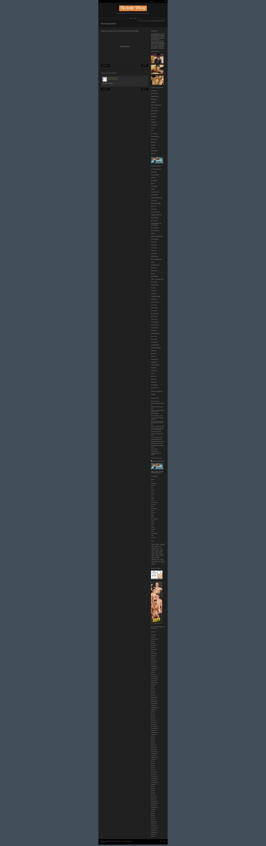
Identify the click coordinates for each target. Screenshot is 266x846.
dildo (153, 553)
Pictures (152, 516)
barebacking (153, 483)
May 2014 (153, 740)
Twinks (152, 531)
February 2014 (154, 747)
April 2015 (153, 718)
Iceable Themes (103, 842)
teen (153, 561)
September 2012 (154, 782)
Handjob (160, 553)
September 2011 (154, 807)
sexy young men (154, 518)
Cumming (157, 550)
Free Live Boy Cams (155, 401)
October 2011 (154, 805)
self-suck (153, 557)
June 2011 (153, 813)
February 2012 (154, 796)
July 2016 (153, 686)
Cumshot (153, 494)
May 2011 (153, 815)
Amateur (157, 544)
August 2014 (153, 734)
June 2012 (153, 788)
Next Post (144, 65)
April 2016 (153, 693)
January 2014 (153, 749)
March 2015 (153, 720)
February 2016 (154, 697)
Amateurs (162, 544)
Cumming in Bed (154, 451)
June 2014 (153, 738)
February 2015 (154, 722)
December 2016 (154, 676)
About (135, 18)
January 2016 (153, 699)
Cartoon (152, 489)
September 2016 (154, 682)
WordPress (122, 841)
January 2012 (153, 799)
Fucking (146, 20)
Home (131, 18)
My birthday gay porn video (157, 443)
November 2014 (154, 728)
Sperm (162, 559)
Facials (156, 553)
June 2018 (153, 664)
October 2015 (154, 705)
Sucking (153, 20)
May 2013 (153, 765)
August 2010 (153, 834)
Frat (152, 496)
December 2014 (154, 726)
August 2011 (153, 809)
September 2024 (154, 639)
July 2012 (153, 786)
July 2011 (153, 811)
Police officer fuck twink (156, 431)
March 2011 (153, 819)
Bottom (156, 546)
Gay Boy (153, 500)
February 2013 (154, 772)
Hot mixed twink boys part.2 (157, 415)
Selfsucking (154, 559)
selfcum (157, 557)
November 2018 (154, 662)
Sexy (158, 559)
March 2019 (153, 659)
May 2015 (153, 716)
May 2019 (153, 657)
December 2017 (154, 668)
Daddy (161, 550)
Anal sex (142, 20)
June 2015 (153, 713)
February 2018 (154, 666)
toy (159, 561)
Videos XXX (157, 20)
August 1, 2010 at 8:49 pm (112, 79)
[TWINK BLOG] (133, 6)
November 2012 (154, 778)
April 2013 (153, 767)
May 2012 (153, 790)
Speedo (152, 521)
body (153, 546)
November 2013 (154, 753)
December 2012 (154, 776)
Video (152, 535)
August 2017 (153, 670)
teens (156, 561)
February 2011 (154, 821)
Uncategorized (154, 533)
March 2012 (153, 794)
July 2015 (153, 711)
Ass (152, 481)
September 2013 (154, 757)
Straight (152, 523)
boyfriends (154, 548)
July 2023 (153, 641)
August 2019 (153, 655)
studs (152, 525)
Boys (158, 548)
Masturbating (154, 508)
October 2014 (154, 730)
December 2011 (154, 801)
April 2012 (153, 792)
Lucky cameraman (155, 413)
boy (160, 546)
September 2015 (154, 707)
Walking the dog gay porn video (157, 441)
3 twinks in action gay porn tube (157, 426)
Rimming (161, 555)
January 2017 (153, 674)
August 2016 (153, 684)
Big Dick (152, 485)
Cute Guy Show (154, 449)
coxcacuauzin (111, 78)
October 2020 (154, 649)
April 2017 (153, 672)
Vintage (162, 561)
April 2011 (153, 817)
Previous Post (106, 65)
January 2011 (153, 823)
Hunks (152, 506)
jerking (153, 555)
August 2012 (153, 784)
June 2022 (153, 643)
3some (153, 544)
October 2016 (154, 680)
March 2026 (153, 635)
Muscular (153, 512)
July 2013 (153, 761)
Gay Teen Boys (154, 502)
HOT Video (149, 20)
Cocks (152, 491)
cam (161, 548)
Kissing (157, 555)
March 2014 (153, 745)
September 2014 (154, 732)
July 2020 (153, 651)
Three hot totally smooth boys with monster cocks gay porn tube (157, 423)
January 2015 (153, 724)
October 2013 (154, 755)
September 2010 (154, 832)
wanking (153, 563)
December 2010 (154, 826)
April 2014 (153, 743)
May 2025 (153, 637)
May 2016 (153, 691)
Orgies (152, 514)
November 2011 (154, 803)
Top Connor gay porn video (156, 437)
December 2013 (154, 751)
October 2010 (154, 830)
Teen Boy (153, 529)
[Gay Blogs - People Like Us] (157, 461)
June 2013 (153, 763)
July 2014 (153, 736)
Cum (153, 550)
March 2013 (153, 769)
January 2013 (153, 774)
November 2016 (154, 678)
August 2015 (153, 709)
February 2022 (154, 645)
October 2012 (154, 780)
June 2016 (153, 689)
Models (152, 510)
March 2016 (153, 695)
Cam (152, 487)
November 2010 (154, 828)
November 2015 (154, 703)
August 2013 (153, 759)
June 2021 (153, 647)
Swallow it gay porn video (156, 439)
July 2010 (153, 836)
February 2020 (154, 653)
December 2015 (154, 701)
